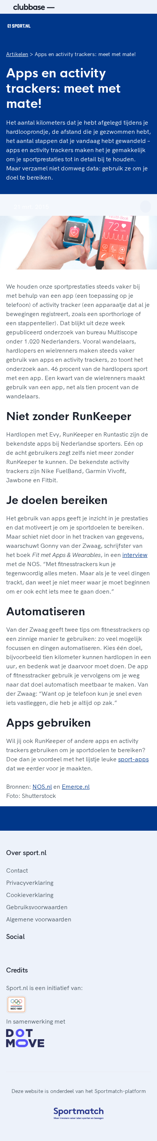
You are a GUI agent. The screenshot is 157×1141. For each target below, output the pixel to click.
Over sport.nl (26, 852)
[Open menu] (144, 26)
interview (134, 554)
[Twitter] (33, 953)
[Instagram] (21, 953)
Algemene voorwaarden (38, 919)
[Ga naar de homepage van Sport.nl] (19, 25)
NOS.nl (42, 786)
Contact (17, 870)
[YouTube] (46, 953)
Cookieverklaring (29, 895)
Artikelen (17, 54)
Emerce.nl (76, 786)
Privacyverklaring (29, 882)
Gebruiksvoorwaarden (36, 907)
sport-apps (133, 759)
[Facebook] (9, 953)
